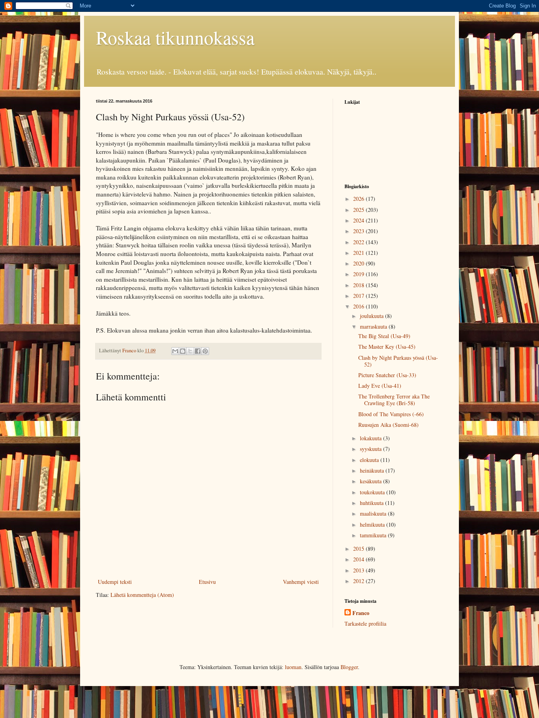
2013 (359, 570)
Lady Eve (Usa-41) (379, 385)
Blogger (349, 667)
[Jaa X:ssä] (190, 351)
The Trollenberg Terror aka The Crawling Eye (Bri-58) (394, 400)
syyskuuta (371, 448)
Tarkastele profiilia (365, 623)
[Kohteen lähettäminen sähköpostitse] (175, 351)
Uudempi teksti (115, 581)
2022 (359, 242)
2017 (359, 295)
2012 (359, 581)
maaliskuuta (374, 513)
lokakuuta (371, 438)
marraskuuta (374, 326)
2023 (359, 231)
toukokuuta (373, 492)
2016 (359, 306)
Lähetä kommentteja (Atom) (142, 594)
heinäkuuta (373, 470)
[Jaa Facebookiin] (198, 351)
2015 (359, 548)
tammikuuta (374, 535)
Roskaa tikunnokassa (175, 37)
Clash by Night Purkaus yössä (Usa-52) (398, 361)
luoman (293, 667)
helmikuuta (373, 524)
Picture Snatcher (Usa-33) (387, 375)
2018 (359, 285)
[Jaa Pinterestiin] (205, 351)
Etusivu (207, 581)
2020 (359, 263)
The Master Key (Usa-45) (386, 346)
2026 (359, 198)
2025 (359, 209)
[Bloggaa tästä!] (183, 351)
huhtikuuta (372, 503)
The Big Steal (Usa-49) (384, 336)
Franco (360, 613)
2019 (359, 274)
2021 (359, 252)
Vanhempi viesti (301, 581)
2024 (359, 220)
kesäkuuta (371, 481)
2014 (359, 559)
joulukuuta (372, 316)
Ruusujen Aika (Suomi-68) (388, 424)
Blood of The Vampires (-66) (391, 414)
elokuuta (370, 460)
